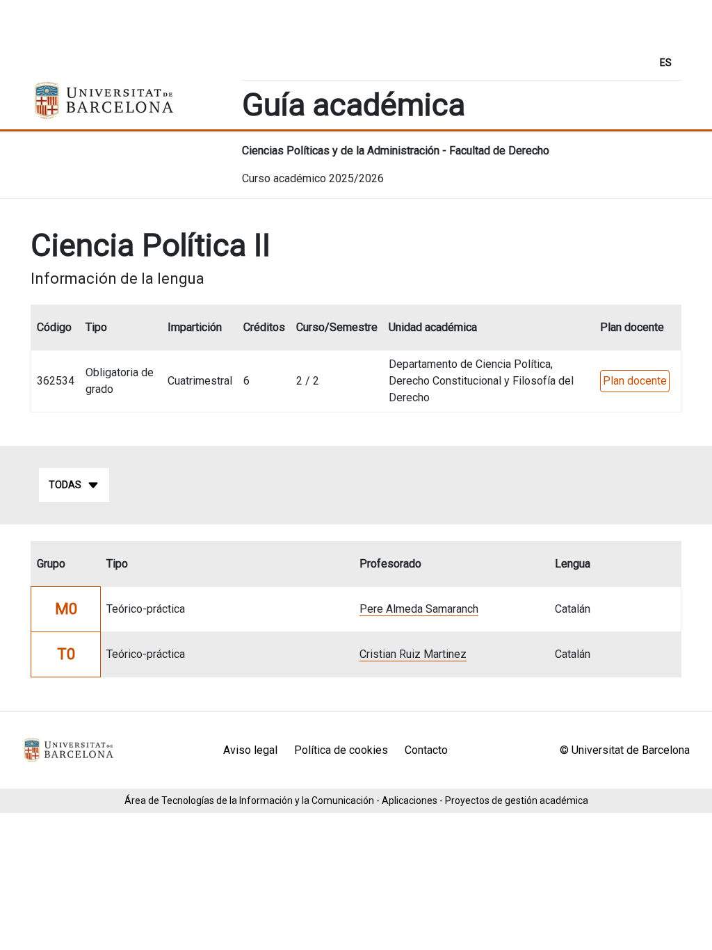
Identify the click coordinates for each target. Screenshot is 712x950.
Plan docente (635, 380)
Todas (65, 484)
